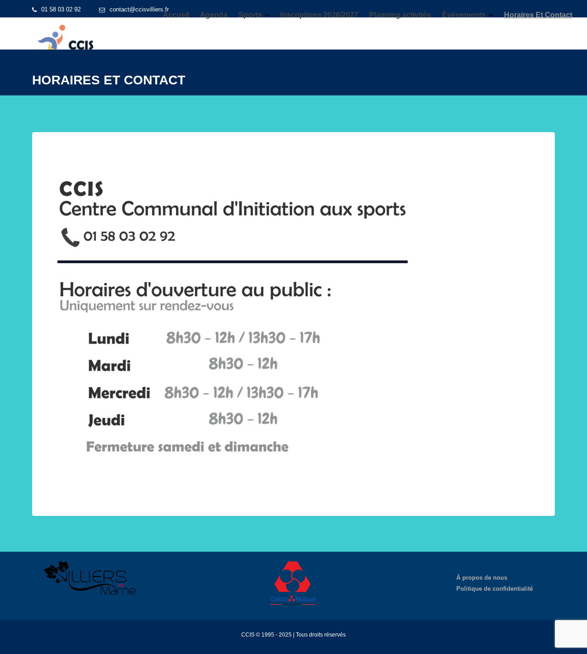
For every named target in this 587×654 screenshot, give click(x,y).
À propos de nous (481, 577)
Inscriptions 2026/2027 (319, 15)
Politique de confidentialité (494, 588)
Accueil (176, 15)
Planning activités (400, 15)
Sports (250, 15)
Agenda (213, 15)
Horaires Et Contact (538, 15)
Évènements (464, 15)
